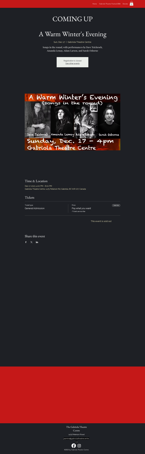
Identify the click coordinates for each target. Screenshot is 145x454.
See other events (72, 63)
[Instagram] (79, 445)
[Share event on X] (31, 242)
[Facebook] (73, 445)
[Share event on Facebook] (26, 242)
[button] (131, 3)
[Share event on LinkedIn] (37, 242)
